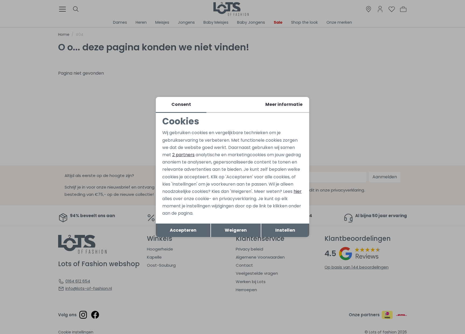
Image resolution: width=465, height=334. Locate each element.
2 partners (183, 155)
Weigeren (236, 230)
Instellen (285, 230)
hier (298, 191)
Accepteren (183, 230)
